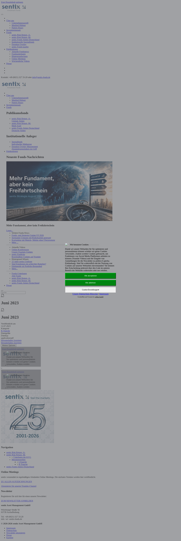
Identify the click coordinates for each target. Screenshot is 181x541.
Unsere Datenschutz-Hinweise (85, 294)
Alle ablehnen (90, 283)
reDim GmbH (99, 297)
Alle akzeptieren (90, 276)
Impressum (104, 294)
